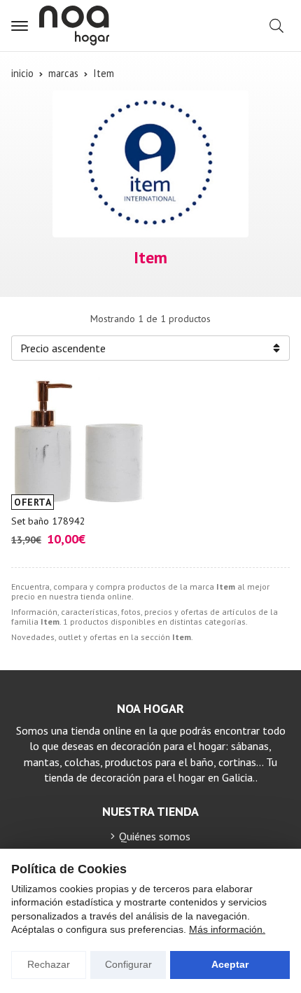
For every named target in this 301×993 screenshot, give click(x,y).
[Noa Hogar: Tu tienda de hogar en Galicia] (74, 26)
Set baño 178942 (48, 521)
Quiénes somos (154, 836)
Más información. (227, 929)
